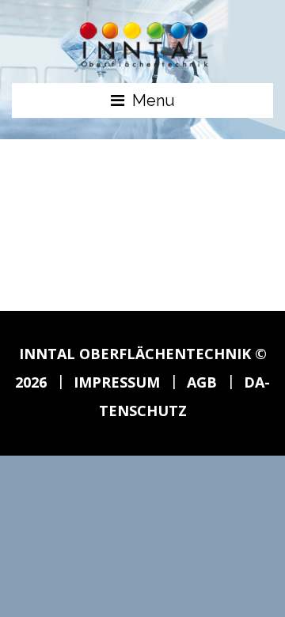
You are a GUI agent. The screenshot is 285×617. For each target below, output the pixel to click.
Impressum (117, 382)
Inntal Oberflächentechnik (135, 353)
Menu (153, 100)
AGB (202, 382)
